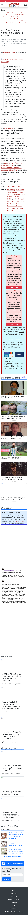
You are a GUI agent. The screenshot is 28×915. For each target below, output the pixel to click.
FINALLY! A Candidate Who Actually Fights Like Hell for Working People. (16, 851)
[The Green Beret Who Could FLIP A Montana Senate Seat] (12, 757)
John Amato (5, 742)
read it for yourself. (14, 186)
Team (14, 890)
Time (22, 208)
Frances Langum (9, 52)
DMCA (14, 906)
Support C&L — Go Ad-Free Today (14, 1)
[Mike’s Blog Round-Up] (12, 783)
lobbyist (16, 199)
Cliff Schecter (5, 773)
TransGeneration (7, 165)
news (17, 201)
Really (9, 204)
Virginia (10, 210)
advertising (11, 190)
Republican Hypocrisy (15, 206)
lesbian (9, 199)
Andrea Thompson (7, 714)
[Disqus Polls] (14, 545)
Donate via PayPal (19, 354)
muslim (22, 199)
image (19, 197)
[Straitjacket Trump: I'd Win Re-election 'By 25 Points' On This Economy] (12, 723)
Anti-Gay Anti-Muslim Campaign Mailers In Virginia (12, 33)
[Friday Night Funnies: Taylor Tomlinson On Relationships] (12, 804)
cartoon (10, 194)
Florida (9, 197)
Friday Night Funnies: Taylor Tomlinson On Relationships (11, 814)
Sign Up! (7, 879)
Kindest (8, 358)
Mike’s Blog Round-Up (12, 791)
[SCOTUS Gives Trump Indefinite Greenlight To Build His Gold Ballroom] (12, 665)
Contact (14, 896)
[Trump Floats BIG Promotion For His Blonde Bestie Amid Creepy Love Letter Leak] (12, 693)
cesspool (17, 194)
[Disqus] (14, 586)
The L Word (18, 163)
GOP (14, 197)
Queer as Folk (9, 163)
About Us (14, 893)
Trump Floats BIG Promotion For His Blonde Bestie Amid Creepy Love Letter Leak (11, 706)
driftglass (4, 794)
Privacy (14, 903)
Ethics (23, 194)
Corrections (14, 909)
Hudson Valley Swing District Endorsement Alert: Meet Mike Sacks (15, 844)
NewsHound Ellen (7, 684)
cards (21, 192)
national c (10, 201)
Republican (16, 204)
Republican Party (13, 208)
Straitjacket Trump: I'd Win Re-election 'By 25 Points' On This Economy (12, 735)
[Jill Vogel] (4, 59)
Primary (22, 201)
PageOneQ (13, 59)
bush (18, 190)
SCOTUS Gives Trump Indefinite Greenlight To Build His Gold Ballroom (11, 677)
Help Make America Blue (12, 857)
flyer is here (8, 128)
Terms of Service (20, 521)
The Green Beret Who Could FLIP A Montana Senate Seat (12, 767)
